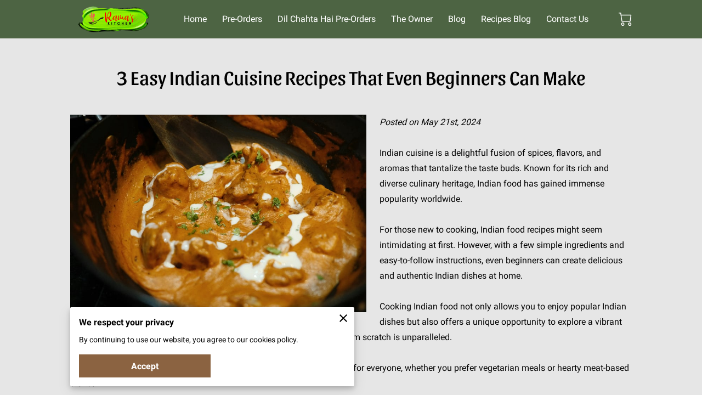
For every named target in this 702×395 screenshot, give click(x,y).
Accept (144, 366)
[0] (625, 19)
